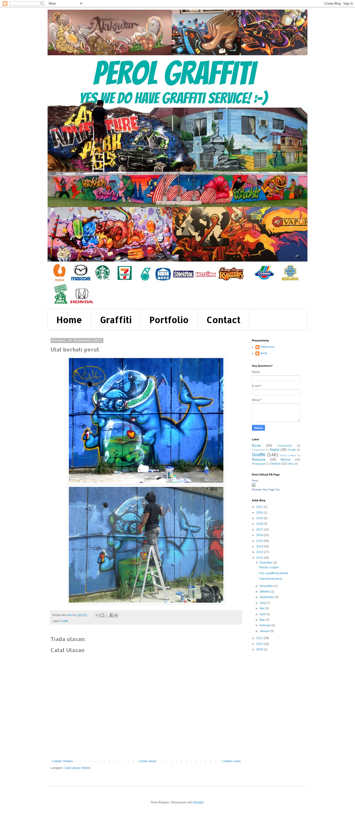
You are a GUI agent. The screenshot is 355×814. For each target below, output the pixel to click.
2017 (260, 529)
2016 (260, 535)
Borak (256, 445)
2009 (260, 649)
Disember (266, 562)
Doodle (292, 449)
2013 (260, 552)
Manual (286, 459)
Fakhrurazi (267, 347)
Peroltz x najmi (268, 567)
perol (263, 353)
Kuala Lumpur (288, 455)
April (263, 614)
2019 (260, 518)
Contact (223, 319)
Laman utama (147, 761)
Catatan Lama (231, 761)
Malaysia (258, 459)
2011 (260, 638)
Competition (258, 449)
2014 (260, 546)
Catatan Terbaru (62, 761)
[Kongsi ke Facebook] (111, 615)
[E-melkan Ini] (97, 615)
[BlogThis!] (102, 615)
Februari (265, 625)
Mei (262, 608)
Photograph (258, 463)
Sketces (275, 463)
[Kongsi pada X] (107, 615)
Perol (255, 480)
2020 (260, 512)
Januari (265, 631)
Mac (263, 619)
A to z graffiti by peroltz (273, 573)
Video (290, 463)
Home (69, 319)
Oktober (265, 591)
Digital (274, 449)
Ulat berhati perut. (271, 578)
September (267, 597)
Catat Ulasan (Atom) (77, 768)
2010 (260, 644)
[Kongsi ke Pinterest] (116, 615)
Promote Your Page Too (266, 489)
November (267, 586)
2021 (260, 507)
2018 (260, 523)
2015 (260, 541)
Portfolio (169, 319)
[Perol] (254, 485)
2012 (260, 557)
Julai (263, 603)
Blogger (199, 802)
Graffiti (116, 319)
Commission (284, 445)
